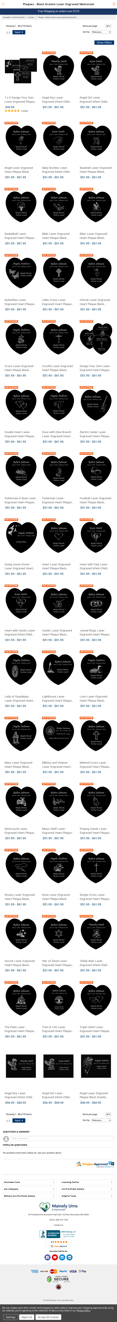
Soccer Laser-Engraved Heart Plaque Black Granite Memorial (20, 963)
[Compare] (70, 52)
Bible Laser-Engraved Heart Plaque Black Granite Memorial (55, 236)
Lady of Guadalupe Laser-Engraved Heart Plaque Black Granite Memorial (19, 699)
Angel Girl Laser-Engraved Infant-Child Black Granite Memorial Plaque (57, 1095)
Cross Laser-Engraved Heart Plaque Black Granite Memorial (19, 368)
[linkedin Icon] (69, 1257)
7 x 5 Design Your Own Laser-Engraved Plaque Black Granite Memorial (19, 100)
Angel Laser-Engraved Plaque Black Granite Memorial (94, 1095)
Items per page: (90, 26)
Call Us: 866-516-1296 (58, 1220)
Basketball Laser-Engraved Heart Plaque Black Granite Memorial (19, 236)
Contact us (58, 1225)
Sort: (86, 32)
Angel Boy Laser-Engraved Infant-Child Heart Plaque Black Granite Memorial (55, 100)
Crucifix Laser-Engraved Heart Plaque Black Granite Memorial (57, 368)
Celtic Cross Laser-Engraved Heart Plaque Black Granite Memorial (57, 302)
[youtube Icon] (55, 1257)
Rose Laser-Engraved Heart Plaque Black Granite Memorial (56, 897)
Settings (10, 1317)
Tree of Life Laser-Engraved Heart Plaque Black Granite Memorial (57, 1029)
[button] (58, 1294)
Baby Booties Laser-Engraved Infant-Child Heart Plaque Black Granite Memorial (55, 170)
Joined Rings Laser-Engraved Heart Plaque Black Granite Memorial (94, 633)
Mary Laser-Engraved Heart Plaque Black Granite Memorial (18, 765)
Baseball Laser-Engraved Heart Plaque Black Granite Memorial (96, 170)
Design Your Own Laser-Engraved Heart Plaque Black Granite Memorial (95, 368)
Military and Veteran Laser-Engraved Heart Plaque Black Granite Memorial (56, 765)
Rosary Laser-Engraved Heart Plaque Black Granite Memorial (20, 897)
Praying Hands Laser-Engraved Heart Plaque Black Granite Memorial (94, 831)
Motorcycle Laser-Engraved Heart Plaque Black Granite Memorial (19, 831)
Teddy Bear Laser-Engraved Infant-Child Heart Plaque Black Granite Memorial (93, 963)
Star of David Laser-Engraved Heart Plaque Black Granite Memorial (57, 963)
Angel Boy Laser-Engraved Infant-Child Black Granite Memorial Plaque (19, 1095)
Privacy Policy (83, 1310)
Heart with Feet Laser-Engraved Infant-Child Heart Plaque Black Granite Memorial (94, 567)
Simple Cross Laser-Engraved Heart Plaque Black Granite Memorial (94, 897)
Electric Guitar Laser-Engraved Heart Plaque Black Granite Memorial (94, 434)
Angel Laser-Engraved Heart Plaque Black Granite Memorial (19, 170)
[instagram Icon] (62, 1257)
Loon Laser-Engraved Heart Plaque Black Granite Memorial (93, 699)
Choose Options (21, 80)
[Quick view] (33, 52)
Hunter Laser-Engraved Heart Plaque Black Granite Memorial (57, 633)
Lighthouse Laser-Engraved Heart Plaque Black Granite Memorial (57, 699)
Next (18, 32)
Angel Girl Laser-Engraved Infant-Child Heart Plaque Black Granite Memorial (93, 100)
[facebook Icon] (47, 1257)
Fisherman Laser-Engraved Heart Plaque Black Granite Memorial (57, 500)
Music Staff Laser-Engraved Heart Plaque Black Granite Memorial (57, 831)
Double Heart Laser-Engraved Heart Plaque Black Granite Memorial (19, 434)
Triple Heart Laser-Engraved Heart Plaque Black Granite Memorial (94, 1029)
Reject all (27, 1317)
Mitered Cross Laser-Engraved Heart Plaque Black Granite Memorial (94, 765)
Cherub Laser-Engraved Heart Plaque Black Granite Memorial (95, 302)
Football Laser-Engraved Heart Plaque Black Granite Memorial (95, 500)
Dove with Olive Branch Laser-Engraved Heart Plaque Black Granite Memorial (56, 434)
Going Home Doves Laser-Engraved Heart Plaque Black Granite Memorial (19, 567)
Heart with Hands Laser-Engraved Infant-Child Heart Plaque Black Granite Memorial (20, 633)
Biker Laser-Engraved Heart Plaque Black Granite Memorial (93, 236)
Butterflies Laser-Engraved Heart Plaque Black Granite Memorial (19, 302)
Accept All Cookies (48, 1317)
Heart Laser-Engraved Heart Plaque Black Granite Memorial (56, 567)
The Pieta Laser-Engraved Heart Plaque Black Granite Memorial (19, 1029)
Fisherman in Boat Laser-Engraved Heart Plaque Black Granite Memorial (21, 500)
